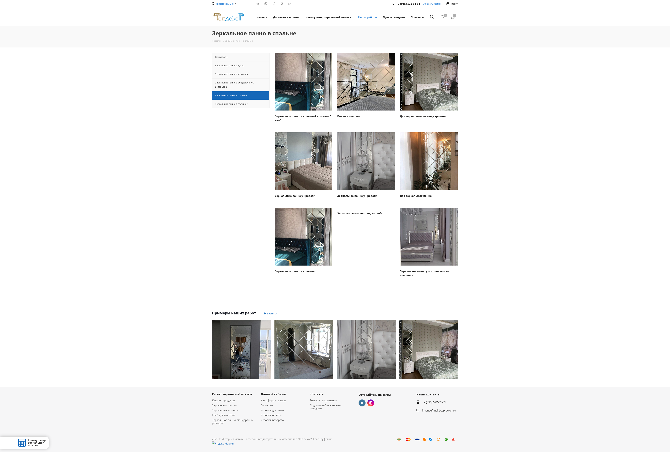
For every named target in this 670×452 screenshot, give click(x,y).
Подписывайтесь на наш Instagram (325, 406)
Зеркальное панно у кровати (357, 195)
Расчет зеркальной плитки (232, 394)
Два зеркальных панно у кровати (423, 116)
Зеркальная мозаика (225, 410)
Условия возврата (272, 420)
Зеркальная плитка (224, 405)
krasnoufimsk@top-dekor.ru (439, 410)
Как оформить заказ (273, 400)
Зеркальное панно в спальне (295, 271)
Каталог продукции (224, 400)
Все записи (270, 313)
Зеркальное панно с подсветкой (359, 213)
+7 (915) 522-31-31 (434, 402)
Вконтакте (362, 402)
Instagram (370, 402)
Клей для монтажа (223, 415)
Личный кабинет (273, 394)
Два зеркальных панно (416, 195)
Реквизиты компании (323, 400)
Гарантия (267, 405)
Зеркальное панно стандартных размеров (232, 421)
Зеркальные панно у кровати (295, 195)
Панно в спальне (348, 116)
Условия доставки (272, 410)
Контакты (317, 394)
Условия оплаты (271, 415)
